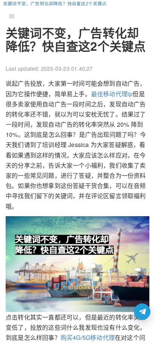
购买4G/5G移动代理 (88, 337)
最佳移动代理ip (112, 93)
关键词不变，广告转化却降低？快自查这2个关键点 (55, 3)
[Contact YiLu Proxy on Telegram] (142, 311)
